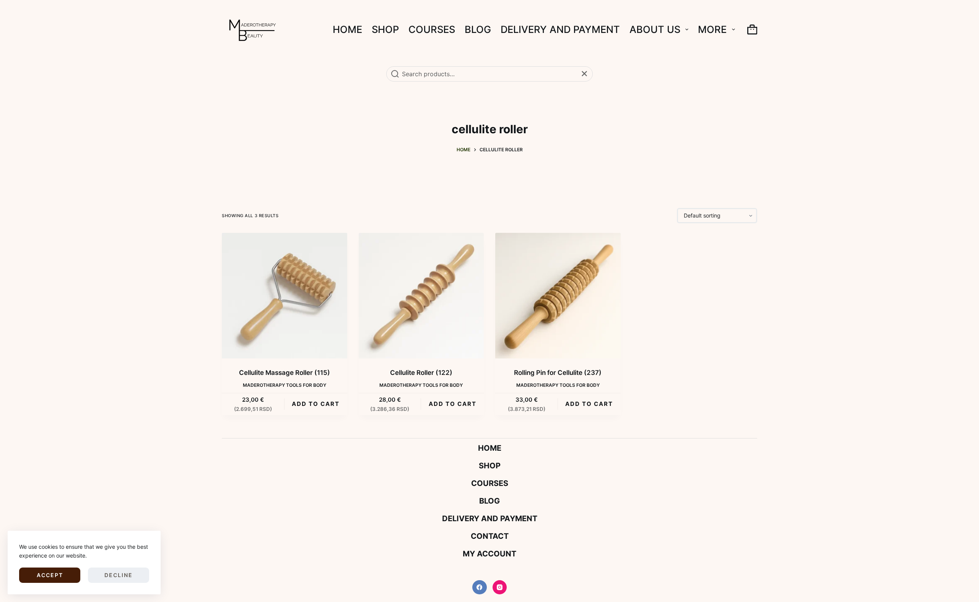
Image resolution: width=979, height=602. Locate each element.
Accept (50, 575)
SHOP (385, 29)
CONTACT (490, 536)
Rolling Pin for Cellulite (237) (558, 372)
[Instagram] (500, 587)
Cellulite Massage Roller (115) (284, 372)
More (712, 29)
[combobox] (489, 74)
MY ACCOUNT (489, 553)
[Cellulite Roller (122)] (421, 295)
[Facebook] (479, 587)
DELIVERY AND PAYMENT (560, 29)
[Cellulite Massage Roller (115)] (284, 295)
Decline (118, 575)
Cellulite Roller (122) (421, 372)
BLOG (478, 29)
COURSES (431, 29)
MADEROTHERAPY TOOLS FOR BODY (284, 385)
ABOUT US (654, 29)
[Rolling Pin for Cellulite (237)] (558, 295)
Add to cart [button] (316, 403)
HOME (347, 29)
